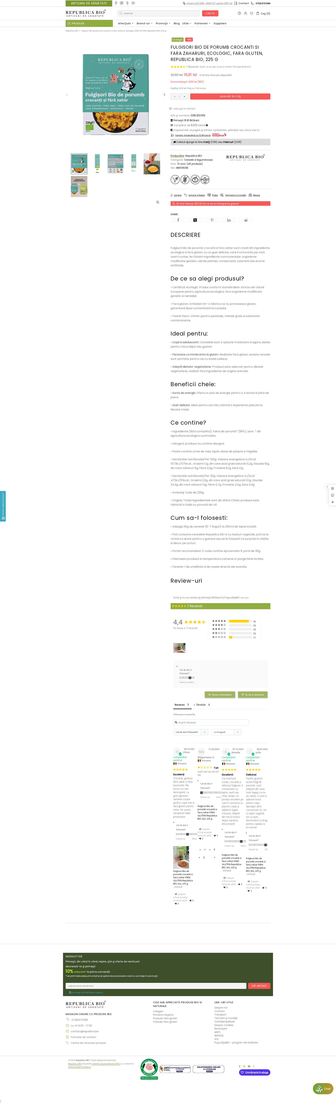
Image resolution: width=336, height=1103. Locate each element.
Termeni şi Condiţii (225, 1018)
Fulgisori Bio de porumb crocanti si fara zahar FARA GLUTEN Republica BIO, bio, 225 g (183, 877)
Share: (174, 214)
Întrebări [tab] (201, 704)
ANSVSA (218, 1035)
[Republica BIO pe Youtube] (133, 3)
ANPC (217, 1032)
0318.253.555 (198, 115)
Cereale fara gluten (165, 1021)
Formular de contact (83, 1037)
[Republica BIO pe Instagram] (122, 3)
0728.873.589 (263, 3)
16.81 (186, 120)
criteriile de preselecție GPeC (106, 1063)
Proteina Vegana (163, 1014)
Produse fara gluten (165, 1018)
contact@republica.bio (85, 1031)
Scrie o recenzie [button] (254, 694)
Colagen (158, 1011)
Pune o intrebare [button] (222, 694)
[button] (183, 108)
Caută (210, 13)
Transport (220, 1014)
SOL (216, 1039)
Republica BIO (86, 13)
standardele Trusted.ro (79, 1066)
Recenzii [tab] (180, 704)
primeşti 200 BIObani (87, 992)
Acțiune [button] (181, 894)
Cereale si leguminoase (198, 159)
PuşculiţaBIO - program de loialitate (236, 1042)
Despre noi (220, 1007)
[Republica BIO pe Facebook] (116, 3)
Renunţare (220, 1028)
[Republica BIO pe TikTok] (128, 3)
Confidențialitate (224, 1021)
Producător (177, 155)
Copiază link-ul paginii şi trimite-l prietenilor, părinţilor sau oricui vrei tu (216, 130)
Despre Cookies (223, 1025)
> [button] (214, 857)
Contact (244, 3)
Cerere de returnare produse (88, 1042)
